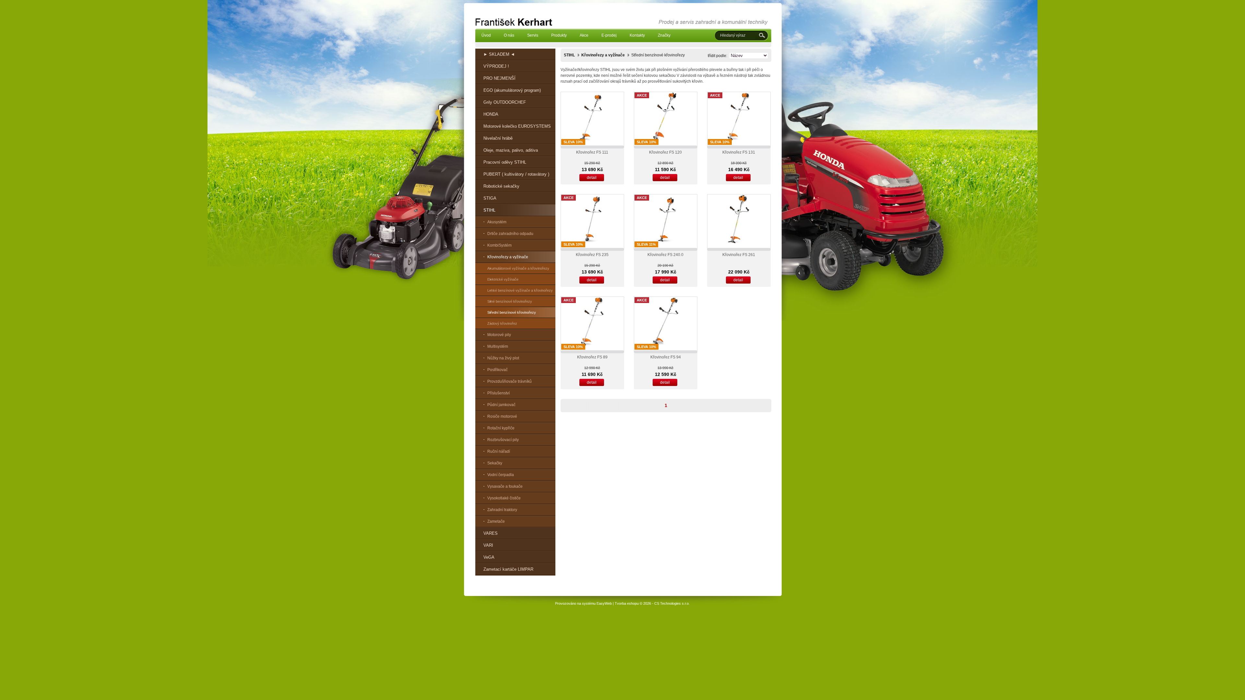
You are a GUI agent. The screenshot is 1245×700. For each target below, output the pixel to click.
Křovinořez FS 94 (665, 357)
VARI (488, 545)
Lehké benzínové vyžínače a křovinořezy (520, 290)
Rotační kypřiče (501, 428)
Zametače (496, 521)
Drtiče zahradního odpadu (510, 233)
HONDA (490, 114)
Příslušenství (498, 393)
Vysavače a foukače (505, 486)
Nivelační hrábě (498, 138)
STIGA (489, 198)
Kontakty (637, 35)
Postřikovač (497, 370)
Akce (584, 35)
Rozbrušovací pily (503, 440)
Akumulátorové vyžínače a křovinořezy (518, 268)
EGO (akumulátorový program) (512, 90)
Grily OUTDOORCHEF (504, 102)
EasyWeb (604, 603)
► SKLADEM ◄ (499, 54)
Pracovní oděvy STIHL (504, 162)
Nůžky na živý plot (503, 358)
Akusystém (496, 222)
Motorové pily (499, 334)
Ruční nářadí (498, 451)
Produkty (559, 35)
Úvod (486, 35)
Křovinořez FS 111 (592, 152)
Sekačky (494, 463)
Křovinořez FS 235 (592, 254)
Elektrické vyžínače (502, 279)
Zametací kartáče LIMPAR (508, 569)
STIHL (489, 210)
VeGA (488, 557)
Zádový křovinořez (502, 323)
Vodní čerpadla (500, 474)
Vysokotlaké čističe (504, 498)
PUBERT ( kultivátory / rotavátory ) (516, 174)
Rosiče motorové (502, 416)
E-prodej (609, 35)
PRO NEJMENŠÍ (499, 78)
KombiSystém (499, 245)
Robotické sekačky (501, 186)
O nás (509, 35)
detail (592, 177)
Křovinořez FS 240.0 (665, 254)
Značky (664, 35)
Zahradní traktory (502, 510)
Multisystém (497, 346)
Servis (532, 35)
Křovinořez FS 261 (738, 254)
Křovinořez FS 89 (592, 357)
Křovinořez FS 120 (665, 152)
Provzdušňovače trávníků (509, 381)
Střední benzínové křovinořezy (511, 312)
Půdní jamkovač (501, 404)
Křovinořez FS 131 (738, 152)
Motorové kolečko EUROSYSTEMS (517, 126)
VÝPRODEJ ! (496, 66)
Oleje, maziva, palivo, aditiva (510, 150)
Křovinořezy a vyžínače (507, 257)
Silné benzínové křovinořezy (509, 301)
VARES (490, 533)
